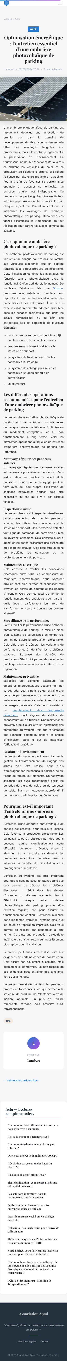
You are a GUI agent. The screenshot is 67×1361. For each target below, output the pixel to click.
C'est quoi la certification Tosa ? (27, 1174)
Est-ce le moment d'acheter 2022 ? (28, 1136)
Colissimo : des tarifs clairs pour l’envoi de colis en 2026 (33, 1229)
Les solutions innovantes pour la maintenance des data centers (27, 1195)
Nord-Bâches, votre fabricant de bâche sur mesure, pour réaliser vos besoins (33, 1252)
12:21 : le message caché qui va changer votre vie (31, 1218)
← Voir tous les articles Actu (20, 1080)
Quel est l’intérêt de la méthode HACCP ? (32, 1155)
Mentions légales (27, 1341)
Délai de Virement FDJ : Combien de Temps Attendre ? (30, 1282)
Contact (45, 1341)
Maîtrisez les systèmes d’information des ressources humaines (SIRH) (32, 1240)
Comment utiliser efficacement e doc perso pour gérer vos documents (33, 1127)
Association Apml (33, 1313)
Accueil (8, 19)
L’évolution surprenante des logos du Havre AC (30, 1165)
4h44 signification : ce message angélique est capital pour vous (32, 1184)
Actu (17, 19)
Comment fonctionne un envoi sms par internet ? (31, 1146)
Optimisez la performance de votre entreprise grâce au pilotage (29, 1206)
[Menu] (60, 3)
